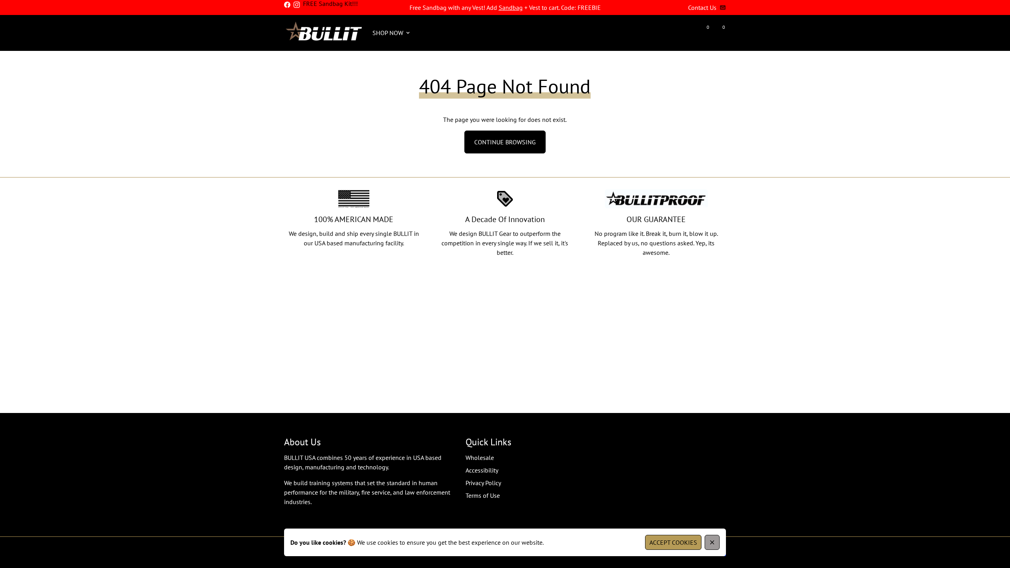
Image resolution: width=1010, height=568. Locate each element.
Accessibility (482, 470)
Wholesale (480, 458)
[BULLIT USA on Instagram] (297, 5)
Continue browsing (505, 142)
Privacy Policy (483, 483)
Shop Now (391, 33)
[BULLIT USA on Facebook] (287, 5)
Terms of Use (483, 495)
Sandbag (511, 7)
